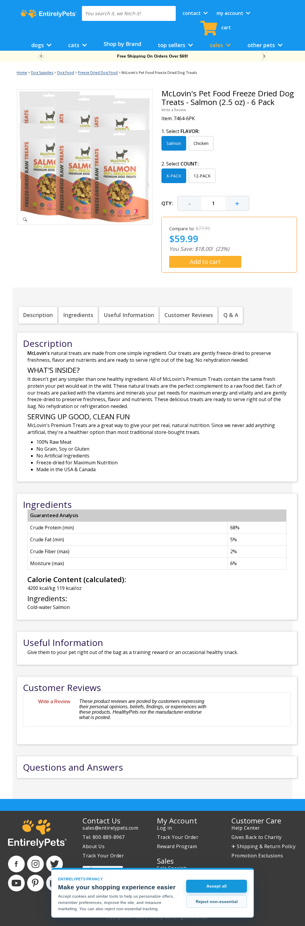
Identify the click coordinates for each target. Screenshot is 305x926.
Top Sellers (172, 45)
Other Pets (262, 45)
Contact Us (101, 820)
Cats (74, 45)
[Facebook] (16, 864)
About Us (94, 846)
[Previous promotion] (41, 56)
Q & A (230, 315)
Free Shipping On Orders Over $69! (152, 56)
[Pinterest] (35, 883)
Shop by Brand (122, 43)
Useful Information (129, 315)
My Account (231, 13)
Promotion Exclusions (257, 855)
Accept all (216, 886)
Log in (164, 828)
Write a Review (173, 109)
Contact (192, 13)
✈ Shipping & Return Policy (263, 846)
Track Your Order (103, 855)
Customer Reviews (188, 315)
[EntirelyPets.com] (48, 14)
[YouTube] (16, 883)
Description (38, 315)
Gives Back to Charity (256, 837)
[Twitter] (54, 864)
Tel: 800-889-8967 (104, 837)
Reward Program (177, 846)
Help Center (245, 828)
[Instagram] (35, 864)
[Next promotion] (264, 56)
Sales (217, 45)
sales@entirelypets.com (110, 828)
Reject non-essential (217, 901)
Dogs (38, 45)
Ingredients (78, 315)
